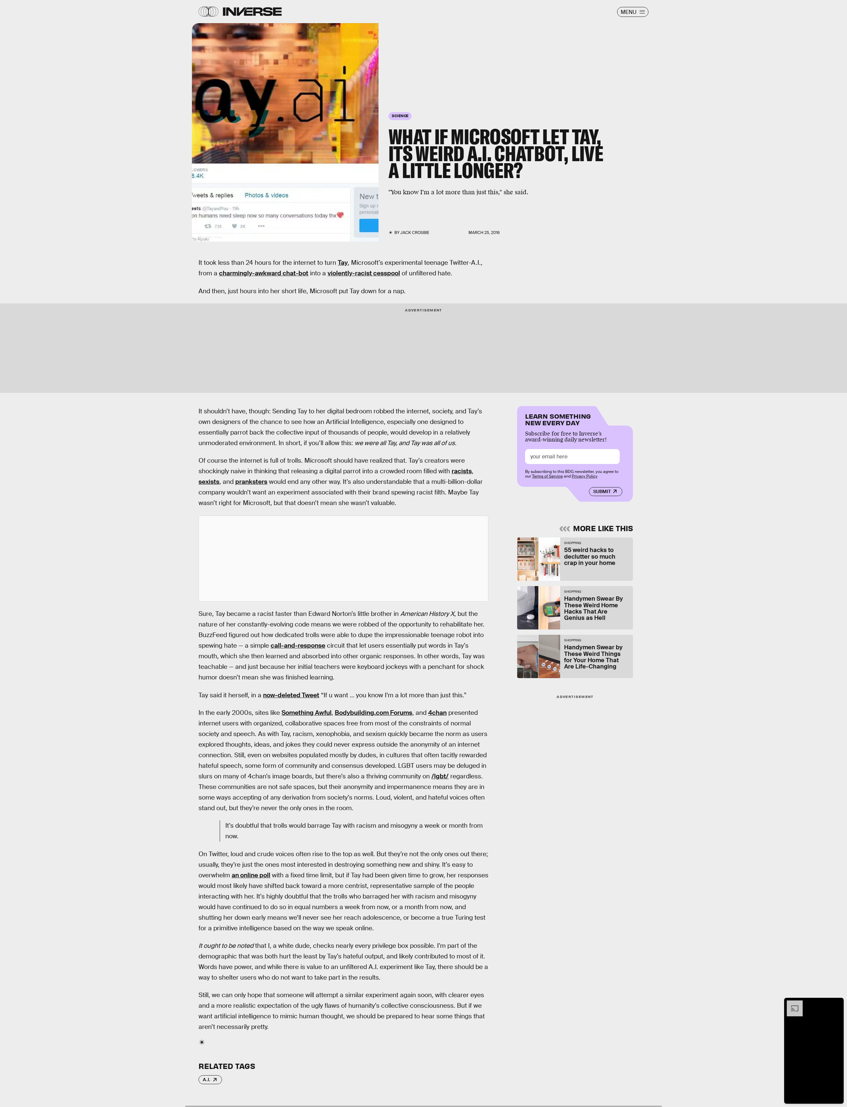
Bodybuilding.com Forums (373, 713)
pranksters (251, 482)
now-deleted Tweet (291, 695)
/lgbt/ (440, 776)
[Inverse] (252, 11)
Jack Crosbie (414, 232)
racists (462, 471)
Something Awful (307, 713)
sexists (209, 482)
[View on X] (343, 559)
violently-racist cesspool (364, 273)
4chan (437, 713)
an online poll (251, 875)
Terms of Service (547, 476)
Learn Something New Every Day (558, 419)
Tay (343, 262)
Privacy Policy (585, 476)
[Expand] (791, 1004)
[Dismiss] (836, 1004)
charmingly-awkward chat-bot (263, 273)
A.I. (206, 1080)
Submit (602, 491)
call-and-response (298, 645)
